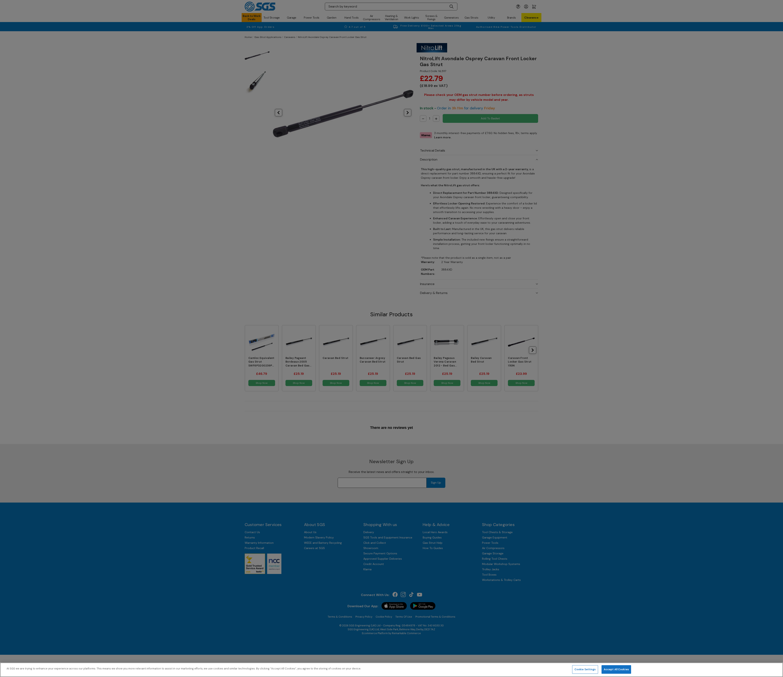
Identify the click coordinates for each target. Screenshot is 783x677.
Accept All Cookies (616, 669)
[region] (391, 670)
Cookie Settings (585, 669)
